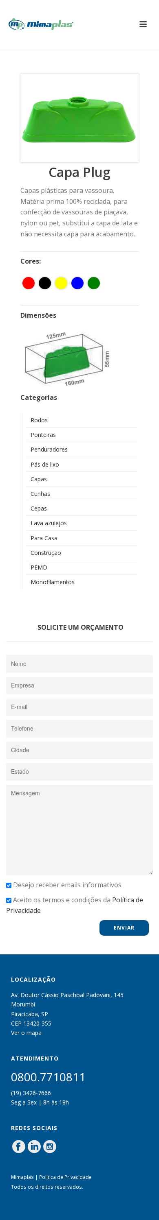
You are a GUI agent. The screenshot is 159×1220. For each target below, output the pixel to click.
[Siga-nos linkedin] (34, 1147)
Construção (46, 553)
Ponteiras (43, 435)
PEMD (39, 567)
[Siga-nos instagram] (49, 1147)
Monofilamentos (53, 582)
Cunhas (40, 494)
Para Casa (44, 538)
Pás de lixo (45, 464)
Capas (39, 479)
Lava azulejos (49, 523)
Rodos (39, 420)
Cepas (39, 508)
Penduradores (49, 449)
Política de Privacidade (65, 1177)
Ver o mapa (26, 1033)
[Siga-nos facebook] (18, 1147)
